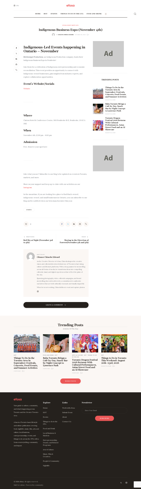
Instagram (27, 187)
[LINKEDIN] (16, 58)
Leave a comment (54, 305)
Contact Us (66, 421)
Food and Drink (48, 355)
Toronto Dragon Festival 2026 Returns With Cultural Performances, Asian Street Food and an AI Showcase (85, 365)
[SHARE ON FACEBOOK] (16, 48)
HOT (15, 355)
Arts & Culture (77, 355)
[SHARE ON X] (16, 53)
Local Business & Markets (49, 434)
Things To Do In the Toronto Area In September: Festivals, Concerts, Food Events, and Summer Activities (26, 363)
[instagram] (126, 483)
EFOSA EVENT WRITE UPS (70, 25)
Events (45, 417)
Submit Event (67, 412)
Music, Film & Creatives (48, 455)
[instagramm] (38, 291)
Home (45, 408)
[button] (16, 70)
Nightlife (46, 466)
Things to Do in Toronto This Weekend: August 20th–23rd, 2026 (113, 360)
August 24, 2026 (110, 114)
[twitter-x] (121, 483)
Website (26, 89)
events (29, 210)
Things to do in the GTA (50, 422)
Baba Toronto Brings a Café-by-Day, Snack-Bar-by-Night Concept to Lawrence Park (55, 362)
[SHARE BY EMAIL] (16, 64)
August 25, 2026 (110, 100)
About (64, 417)
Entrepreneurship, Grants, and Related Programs (50, 442)
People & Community (51, 461)
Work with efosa (68, 408)
